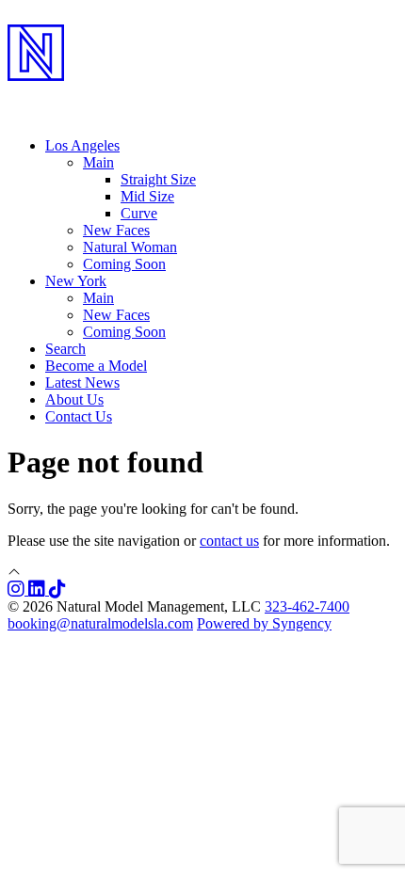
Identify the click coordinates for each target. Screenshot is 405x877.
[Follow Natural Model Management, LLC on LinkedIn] (38, 590)
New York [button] (75, 281)
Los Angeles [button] (82, 145)
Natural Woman (130, 247)
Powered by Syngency (264, 623)
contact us (229, 541)
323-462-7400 (307, 606)
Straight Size (158, 179)
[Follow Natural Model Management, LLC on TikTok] (57, 590)
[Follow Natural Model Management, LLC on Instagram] (18, 590)
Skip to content (52, 16)
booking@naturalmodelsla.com (100, 623)
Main (98, 298)
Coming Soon (124, 264)
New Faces (116, 230)
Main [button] (98, 162)
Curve (139, 213)
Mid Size (147, 196)
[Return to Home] (202, 95)
